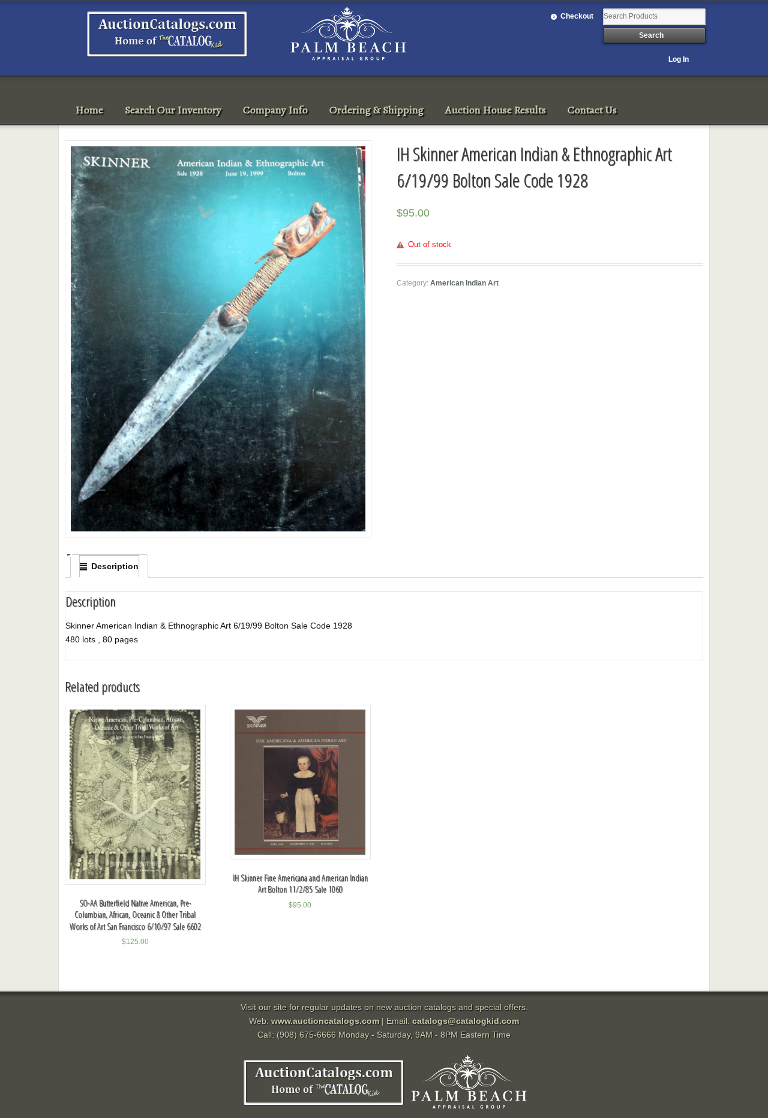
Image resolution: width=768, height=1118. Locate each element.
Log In (678, 59)
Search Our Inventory (173, 110)
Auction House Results (495, 110)
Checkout (576, 16)
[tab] (109, 566)
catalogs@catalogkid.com (465, 1021)
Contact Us (592, 110)
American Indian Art (464, 283)
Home (89, 110)
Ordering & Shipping (376, 110)
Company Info (275, 110)
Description (115, 566)
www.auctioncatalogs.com (325, 1021)
